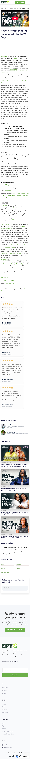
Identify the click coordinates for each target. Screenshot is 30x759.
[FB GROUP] (4, 260)
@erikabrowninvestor (9, 280)
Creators (4, 704)
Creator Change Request (9, 734)
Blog (3, 726)
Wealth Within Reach (15, 8)
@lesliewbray (7, 190)
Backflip (15, 58)
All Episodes (4, 8)
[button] (27, 2)
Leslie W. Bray (5, 185)
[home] (5, 2)
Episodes (4, 709)
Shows (3, 707)
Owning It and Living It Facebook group (14, 264)
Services (4, 693)
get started (20, 2)
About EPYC (5, 688)
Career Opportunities (7, 731)
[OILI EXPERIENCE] (6, 224)
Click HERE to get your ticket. (16, 244)
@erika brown (10, 283)
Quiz (3, 723)
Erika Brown (4, 277)
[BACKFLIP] (4, 56)
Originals (4, 728)
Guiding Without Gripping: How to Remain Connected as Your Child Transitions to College (15, 195)
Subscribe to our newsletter (10, 661)
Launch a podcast (15, 630)
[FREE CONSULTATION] (8, 247)
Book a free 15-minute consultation (11, 253)
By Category (5, 712)
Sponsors (4, 690)
